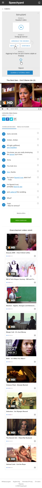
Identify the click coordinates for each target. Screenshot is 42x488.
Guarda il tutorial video (20, 73)
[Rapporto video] (15, 119)
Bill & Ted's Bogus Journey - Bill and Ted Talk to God (21, 279)
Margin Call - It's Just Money (16, 332)
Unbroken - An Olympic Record (17, 411)
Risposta (21, 484)
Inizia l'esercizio (21, 220)
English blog (16, 481)
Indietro (7, 9)
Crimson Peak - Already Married (17, 385)
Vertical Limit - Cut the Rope (16, 464)
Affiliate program (6, 481)
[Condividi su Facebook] (7, 119)
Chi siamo (37, 481)
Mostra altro (21, 213)
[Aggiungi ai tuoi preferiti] (3, 119)
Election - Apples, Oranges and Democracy (21, 305)
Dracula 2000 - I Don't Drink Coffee (18, 253)
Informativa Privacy (27, 481)
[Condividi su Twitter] (11, 119)
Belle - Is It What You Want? (15, 358)
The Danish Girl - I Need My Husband (19, 438)
